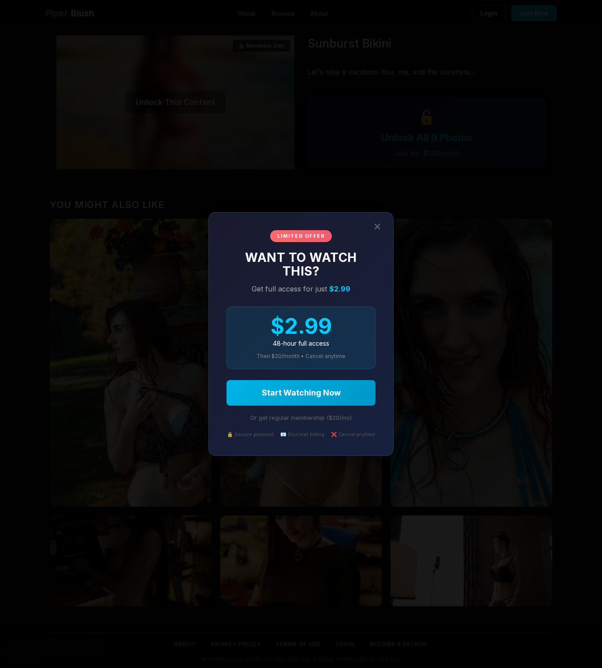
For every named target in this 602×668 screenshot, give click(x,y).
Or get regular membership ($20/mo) (301, 417)
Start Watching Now (301, 392)
